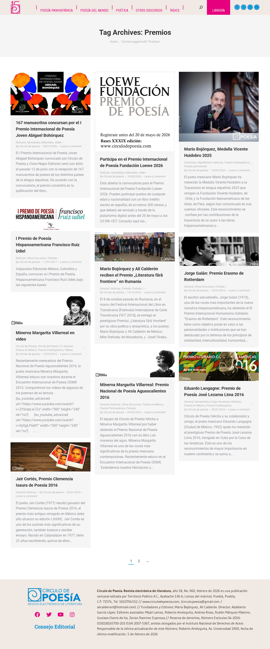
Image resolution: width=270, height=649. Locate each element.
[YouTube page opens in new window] (256, 7)
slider (58, 142)
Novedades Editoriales (40, 142)
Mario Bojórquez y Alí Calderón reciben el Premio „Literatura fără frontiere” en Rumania (131, 275)
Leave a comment (70, 146)
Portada (52, 258)
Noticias (21, 142)
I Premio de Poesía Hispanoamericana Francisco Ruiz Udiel (48, 245)
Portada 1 (138, 288)
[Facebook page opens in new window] (237, 7)
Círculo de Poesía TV (50, 346)
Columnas (190, 162)
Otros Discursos (36, 258)
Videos (69, 350)
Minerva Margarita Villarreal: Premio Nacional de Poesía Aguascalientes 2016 (134, 391)
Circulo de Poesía (26, 346)
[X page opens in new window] (243, 7)
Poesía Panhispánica (237, 162)
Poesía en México (26, 350)
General (104, 288)
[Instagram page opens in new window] (250, 7)
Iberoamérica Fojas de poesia (212, 401)
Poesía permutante (195, 166)
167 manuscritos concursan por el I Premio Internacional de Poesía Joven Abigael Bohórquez (48, 129)
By (28, 146)
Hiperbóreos (204, 162)
